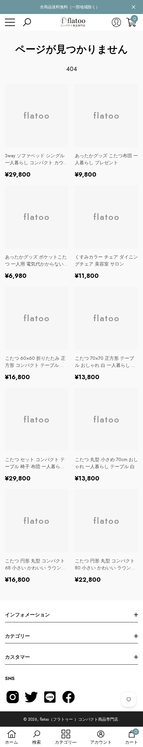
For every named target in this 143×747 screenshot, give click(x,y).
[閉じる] (133, 7)
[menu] (10, 22)
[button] (27, 22)
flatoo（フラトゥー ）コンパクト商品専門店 (79, 719)
